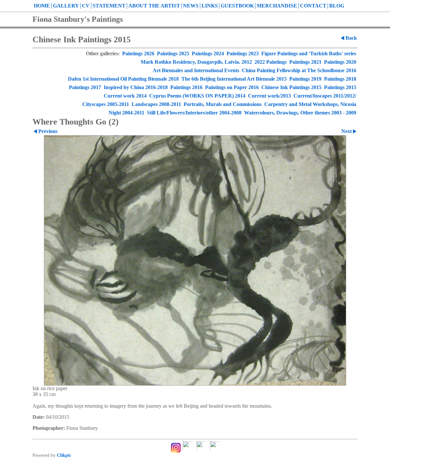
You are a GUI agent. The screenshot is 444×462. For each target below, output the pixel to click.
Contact (313, 5)
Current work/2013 (269, 96)
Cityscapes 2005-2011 (105, 104)
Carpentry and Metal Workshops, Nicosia (310, 104)
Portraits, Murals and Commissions (223, 104)
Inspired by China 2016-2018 (136, 87)
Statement (109, 5)
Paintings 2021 (305, 62)
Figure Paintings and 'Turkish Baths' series (308, 53)
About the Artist (154, 5)
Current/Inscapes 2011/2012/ (325, 96)
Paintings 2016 (186, 87)
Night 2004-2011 (126, 112)
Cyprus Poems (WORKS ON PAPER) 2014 (197, 96)
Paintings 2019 (305, 79)
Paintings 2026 (138, 53)
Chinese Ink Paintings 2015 (291, 87)
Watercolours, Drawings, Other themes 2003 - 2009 (300, 112)
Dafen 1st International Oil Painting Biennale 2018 (123, 79)
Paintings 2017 (85, 87)
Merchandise (277, 5)
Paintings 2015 (340, 87)
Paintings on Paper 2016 (232, 87)
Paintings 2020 (340, 62)
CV (86, 5)
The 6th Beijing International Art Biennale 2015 (234, 79)
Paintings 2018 (340, 79)
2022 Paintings (271, 62)
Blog (336, 5)
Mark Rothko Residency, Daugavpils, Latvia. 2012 (196, 62)
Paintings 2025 (173, 53)
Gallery (66, 5)
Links (210, 5)
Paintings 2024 (208, 53)
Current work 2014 (125, 96)
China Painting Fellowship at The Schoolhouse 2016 (299, 70)
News (191, 5)
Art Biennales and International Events (196, 70)
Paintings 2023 (243, 53)
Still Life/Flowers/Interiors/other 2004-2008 (194, 112)
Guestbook (237, 5)
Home (42, 5)
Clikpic (64, 455)
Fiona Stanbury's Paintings (78, 19)
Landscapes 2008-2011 (156, 104)
